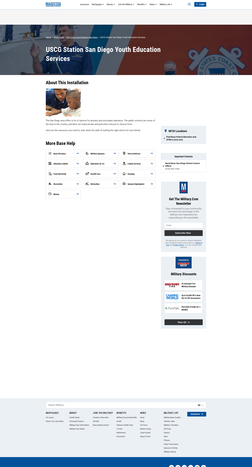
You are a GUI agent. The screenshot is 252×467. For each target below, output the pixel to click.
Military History (170, 452)
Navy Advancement (101, 425)
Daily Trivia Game (171, 444)
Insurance (84, 4)
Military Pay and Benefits (127, 417)
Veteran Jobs (169, 421)
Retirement (121, 433)
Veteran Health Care (125, 425)
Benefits (141, 4)
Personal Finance (76, 421)
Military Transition (171, 425)
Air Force (143, 425)
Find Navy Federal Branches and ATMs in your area (181, 138)
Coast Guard (145, 433)
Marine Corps (145, 429)
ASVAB (96, 421)
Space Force (145, 436)
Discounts (121, 436)
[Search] (189, 4)
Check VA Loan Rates (55, 421)
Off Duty (167, 429)
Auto (166, 436)
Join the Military (125, 4)
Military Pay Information (79, 425)
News (152, 4)
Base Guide (59, 37)
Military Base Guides (172, 417)
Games (167, 433)
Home (48, 37)
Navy (142, 421)
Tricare (119, 429)
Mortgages (97, 4)
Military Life (165, 4)
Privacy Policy (178, 245)
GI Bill (119, 421)
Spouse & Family (170, 448)
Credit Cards (74, 417)
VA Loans (50, 417)
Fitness (167, 440)
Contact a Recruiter (101, 417)
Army (142, 417)
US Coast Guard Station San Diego (82, 37)
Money (110, 4)
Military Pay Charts (77, 429)
